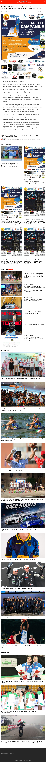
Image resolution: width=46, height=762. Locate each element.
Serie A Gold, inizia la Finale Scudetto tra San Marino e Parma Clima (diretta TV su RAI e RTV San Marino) (21, 469)
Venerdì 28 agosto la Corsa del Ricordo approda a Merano (33, 299)
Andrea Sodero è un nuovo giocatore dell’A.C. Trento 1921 (18, 559)
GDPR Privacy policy (27, 760)
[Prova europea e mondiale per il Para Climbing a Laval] (23, 603)
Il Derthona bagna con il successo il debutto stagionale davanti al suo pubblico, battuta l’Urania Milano (22, 409)
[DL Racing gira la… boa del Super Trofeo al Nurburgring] (23, 574)
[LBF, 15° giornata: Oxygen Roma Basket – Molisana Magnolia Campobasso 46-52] (23, 697)
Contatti (20, 760)
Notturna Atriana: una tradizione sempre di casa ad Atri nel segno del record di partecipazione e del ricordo (34, 275)
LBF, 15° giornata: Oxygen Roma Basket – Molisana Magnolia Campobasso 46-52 (19, 712)
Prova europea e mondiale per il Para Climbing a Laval (17, 617)
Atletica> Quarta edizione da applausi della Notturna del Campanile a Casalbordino (9, 165)
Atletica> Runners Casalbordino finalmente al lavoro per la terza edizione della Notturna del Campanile (33, 261)
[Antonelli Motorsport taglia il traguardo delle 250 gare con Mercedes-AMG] (23, 515)
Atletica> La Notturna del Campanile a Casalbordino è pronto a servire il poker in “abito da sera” (34, 182)
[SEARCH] (44, 2)
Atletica (26, 179)
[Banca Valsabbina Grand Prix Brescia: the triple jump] (11, 316)
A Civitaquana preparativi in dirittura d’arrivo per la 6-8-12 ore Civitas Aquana (33, 339)
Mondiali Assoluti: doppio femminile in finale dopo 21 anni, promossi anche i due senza (22, 439)
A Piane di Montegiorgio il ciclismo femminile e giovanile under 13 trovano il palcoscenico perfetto (21, 379)
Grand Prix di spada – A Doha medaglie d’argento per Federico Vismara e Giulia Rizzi (23, 682)
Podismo (31, 271)
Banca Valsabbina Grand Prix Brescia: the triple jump (32, 312)
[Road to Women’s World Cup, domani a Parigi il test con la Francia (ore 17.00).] (23, 631)
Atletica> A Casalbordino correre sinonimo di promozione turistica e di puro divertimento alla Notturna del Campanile (34, 221)
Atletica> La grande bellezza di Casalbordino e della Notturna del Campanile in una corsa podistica (11, 223)
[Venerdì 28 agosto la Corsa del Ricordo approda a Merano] (11, 303)
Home (16, 760)
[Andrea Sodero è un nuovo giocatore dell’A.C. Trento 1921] (23, 545)
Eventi (30, 179)
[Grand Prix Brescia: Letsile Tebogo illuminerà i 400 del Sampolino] (11, 328)
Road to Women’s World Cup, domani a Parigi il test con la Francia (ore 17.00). (22, 646)
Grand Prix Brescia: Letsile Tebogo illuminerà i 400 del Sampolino (34, 325)
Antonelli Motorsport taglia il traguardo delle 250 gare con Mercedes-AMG (22, 530)
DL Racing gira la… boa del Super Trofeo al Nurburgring (17, 588)
